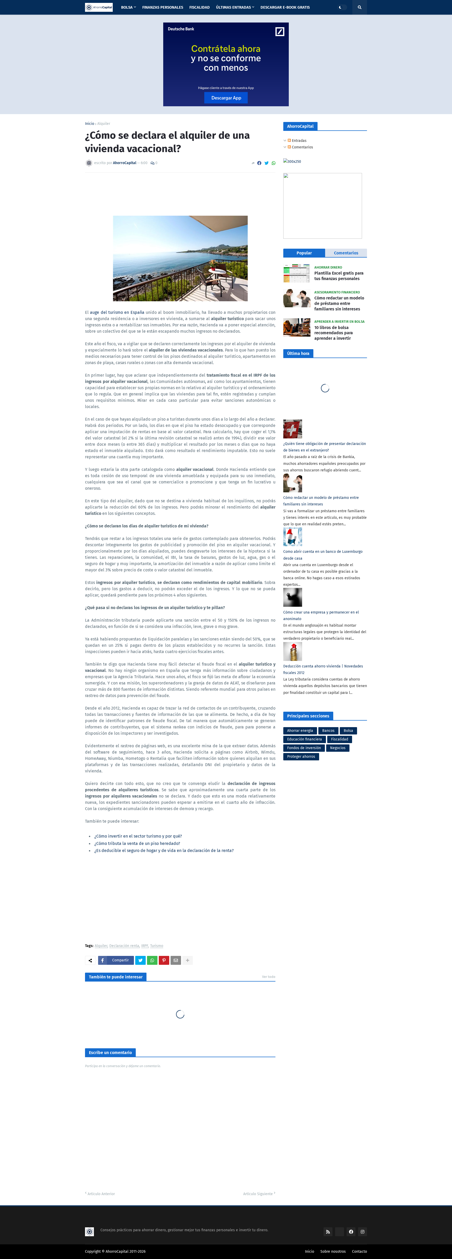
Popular (304, 252)
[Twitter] (266, 163)
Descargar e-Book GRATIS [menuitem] (285, 7)
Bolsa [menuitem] (127, 7)
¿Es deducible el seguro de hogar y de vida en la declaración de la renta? (164, 850)
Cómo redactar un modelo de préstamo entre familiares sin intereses (339, 303)
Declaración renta (124, 946)
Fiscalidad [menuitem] (199, 7)
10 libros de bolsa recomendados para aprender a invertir (333, 333)
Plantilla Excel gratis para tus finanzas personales (339, 276)
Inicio (89, 124)
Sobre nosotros (333, 1251)
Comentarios (302, 147)
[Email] (176, 960)
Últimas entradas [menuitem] (233, 7)
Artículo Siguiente (258, 1194)
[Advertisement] (180, 899)
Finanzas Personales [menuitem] (162, 7)
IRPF (144, 946)
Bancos (328, 730)
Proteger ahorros (301, 756)
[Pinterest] (164, 960)
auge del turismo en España (117, 312)
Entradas (299, 140)
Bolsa (348, 730)
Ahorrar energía (300, 730)
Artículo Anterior (101, 1194)
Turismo (156, 946)
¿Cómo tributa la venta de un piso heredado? (137, 843)
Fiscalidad (339, 739)
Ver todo (268, 977)
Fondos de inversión (304, 748)
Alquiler (103, 124)
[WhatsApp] (273, 163)
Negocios (338, 748)
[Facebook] (259, 163)
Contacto (359, 1251)
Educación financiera (304, 739)
